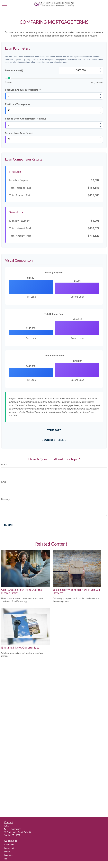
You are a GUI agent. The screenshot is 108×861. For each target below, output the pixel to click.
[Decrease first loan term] (101, 112)
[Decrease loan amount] (101, 71)
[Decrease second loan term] (101, 141)
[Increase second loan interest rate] (101, 123)
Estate (7, 851)
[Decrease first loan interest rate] (101, 97)
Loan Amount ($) (14, 70)
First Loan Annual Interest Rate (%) (23, 89)
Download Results (54, 440)
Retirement (9, 844)
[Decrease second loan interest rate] (101, 126)
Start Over (54, 430)
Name (4, 464)
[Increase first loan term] (101, 108)
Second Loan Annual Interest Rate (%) (25, 118)
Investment (9, 848)
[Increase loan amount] (101, 68)
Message (5, 499)
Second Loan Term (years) (19, 133)
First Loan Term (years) (17, 104)
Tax (5, 858)
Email (4, 481)
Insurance (8, 855)
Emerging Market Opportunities (20, 647)
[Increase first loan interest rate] (101, 94)
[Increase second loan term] (101, 137)
